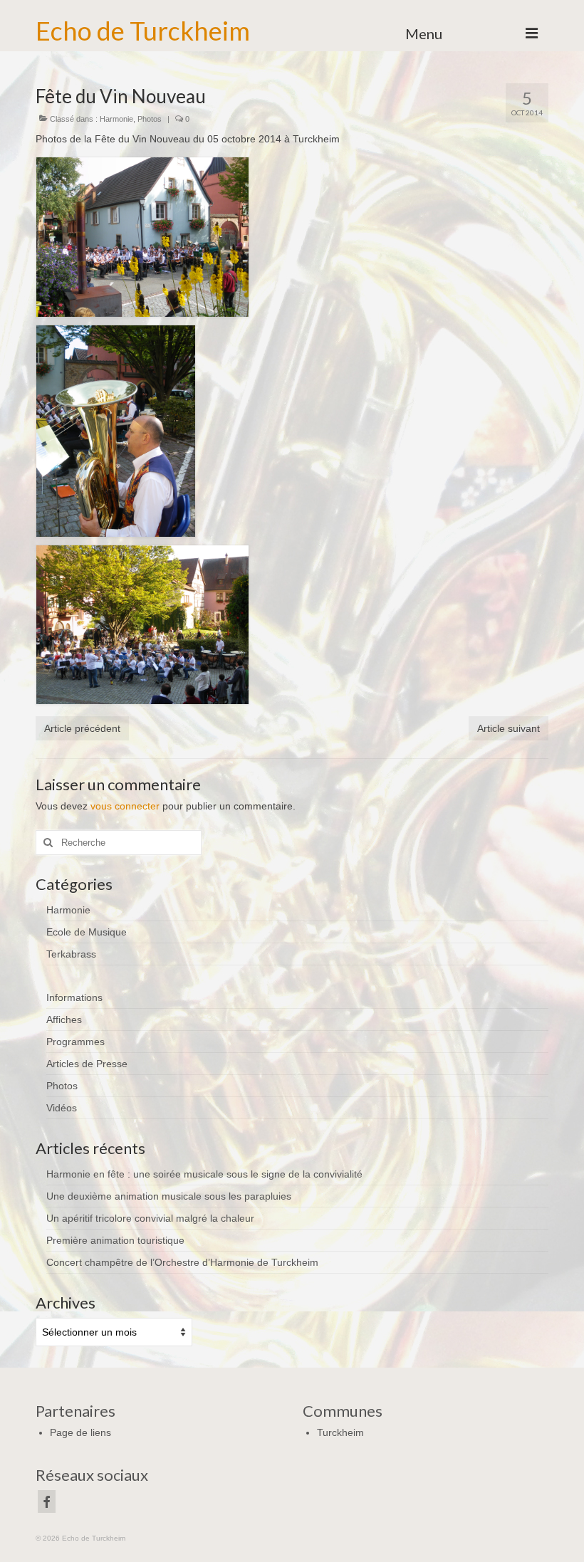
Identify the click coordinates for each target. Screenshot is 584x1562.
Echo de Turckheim (143, 30)
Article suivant (508, 728)
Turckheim (340, 1432)
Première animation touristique (115, 1240)
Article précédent (82, 728)
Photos (149, 119)
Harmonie (116, 119)
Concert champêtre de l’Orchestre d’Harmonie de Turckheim (182, 1262)
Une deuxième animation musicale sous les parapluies (168, 1196)
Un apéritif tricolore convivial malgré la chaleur (150, 1218)
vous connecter (125, 806)
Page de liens (80, 1432)
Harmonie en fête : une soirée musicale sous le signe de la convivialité (204, 1174)
